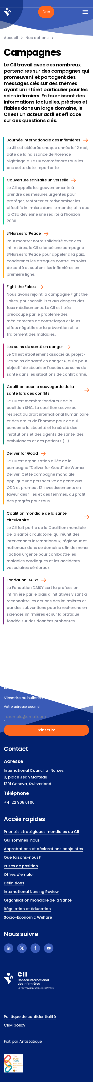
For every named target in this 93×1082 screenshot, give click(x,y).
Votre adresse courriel (22, 706)
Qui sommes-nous (22, 840)
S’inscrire (47, 730)
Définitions (14, 883)
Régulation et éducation (27, 909)
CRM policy (14, 1025)
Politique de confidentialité (30, 1016)
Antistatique (30, 1041)
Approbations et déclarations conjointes (43, 849)
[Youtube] (48, 948)
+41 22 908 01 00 (19, 802)
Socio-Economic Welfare (28, 917)
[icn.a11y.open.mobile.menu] (85, 12)
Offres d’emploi (19, 874)
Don (46, 12)
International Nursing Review (31, 891)
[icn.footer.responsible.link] (46, 1063)
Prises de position (21, 866)
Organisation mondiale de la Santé (38, 900)
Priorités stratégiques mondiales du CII (41, 831)
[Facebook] (35, 948)
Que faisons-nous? (22, 857)
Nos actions (37, 37)
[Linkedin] (8, 948)
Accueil (11, 37)
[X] (22, 948)
